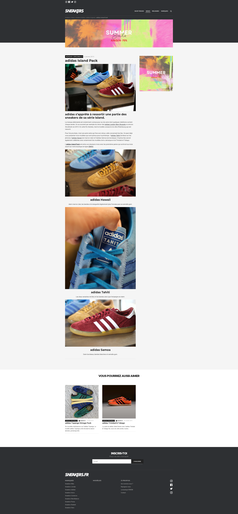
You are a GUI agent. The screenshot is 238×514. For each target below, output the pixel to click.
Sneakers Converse (71, 495)
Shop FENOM (139, 11)
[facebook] (69, 2)
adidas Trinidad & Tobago (113, 423)
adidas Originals (90, 17)
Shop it (82, 420)
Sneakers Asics (70, 492)
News (148, 11)
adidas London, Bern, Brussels (115, 124)
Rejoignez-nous (126, 486)
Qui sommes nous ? (127, 483)
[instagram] (66, 2)
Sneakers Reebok (70, 504)
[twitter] (72, 2)
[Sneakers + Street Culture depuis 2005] (77, 475)
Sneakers (67, 17)
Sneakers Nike (69, 483)
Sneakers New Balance (72, 498)
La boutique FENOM (127, 489)
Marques (164, 11)
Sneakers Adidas (80, 17)
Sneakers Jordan (70, 486)
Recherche (171, 11)
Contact (123, 492)
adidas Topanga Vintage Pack (78, 423)
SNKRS (91, 147)
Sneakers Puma (70, 501)
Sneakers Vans (69, 507)
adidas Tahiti (115, 135)
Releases (155, 11)
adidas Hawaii (77, 138)
